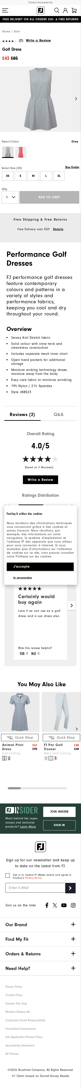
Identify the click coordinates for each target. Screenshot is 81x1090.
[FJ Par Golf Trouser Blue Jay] (46, 758)
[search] (56, 10)
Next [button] (76, 99)
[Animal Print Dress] (20, 731)
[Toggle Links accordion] (40, 924)
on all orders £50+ (28, 19)
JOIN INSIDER (59, 811)
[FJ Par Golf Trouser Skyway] (51, 758)
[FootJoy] (41, 10)
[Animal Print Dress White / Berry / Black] (9, 758)
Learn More (28, 826)
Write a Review (38, 40)
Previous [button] (5, 99)
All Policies (12, 1054)
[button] (5, 10)
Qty (5, 189)
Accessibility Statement (20, 1045)
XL (58, 176)
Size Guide (72, 167)
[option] (40, 103)
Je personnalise (22, 577)
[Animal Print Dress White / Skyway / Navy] (4, 758)
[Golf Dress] (40, 103)
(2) (21, 40)
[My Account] (65, 10)
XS (7, 176)
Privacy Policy (33, 877)
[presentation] (22, 413)
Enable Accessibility (40, 2)
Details (58, 229)
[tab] (74, 10)
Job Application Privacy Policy (24, 1037)
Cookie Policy (13, 995)
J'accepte (21, 566)
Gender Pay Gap (16, 1003)
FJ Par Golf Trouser (53, 747)
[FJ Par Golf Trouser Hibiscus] (55, 758)
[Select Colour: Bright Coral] (21, 152)
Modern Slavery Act (17, 1012)
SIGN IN (59, 825)
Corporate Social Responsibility (25, 1020)
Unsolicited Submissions (20, 1029)
